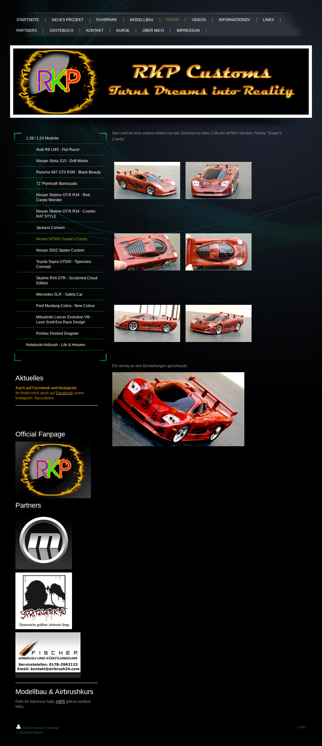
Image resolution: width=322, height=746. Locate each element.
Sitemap (53, 728)
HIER (60, 701)
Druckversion (33, 728)
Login (301, 727)
